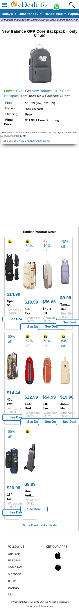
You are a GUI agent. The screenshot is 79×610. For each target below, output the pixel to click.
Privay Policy (32, 606)
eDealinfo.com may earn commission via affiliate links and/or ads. (40, 20)
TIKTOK (12, 581)
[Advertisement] (39, 183)
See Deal (16, 319)
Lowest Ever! (14, 91)
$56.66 (49, 301)
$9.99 (30, 484)
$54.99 (49, 397)
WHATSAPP (14, 554)
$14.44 (13, 392)
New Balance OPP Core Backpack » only (39, 33)
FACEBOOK (14, 574)
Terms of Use (47, 606)
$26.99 (13, 487)
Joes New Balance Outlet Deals (31, 140)
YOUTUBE (13, 588)
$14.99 (13, 294)
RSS (10, 594)
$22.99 (31, 397)
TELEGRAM (14, 560)
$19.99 (31, 302)
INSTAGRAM (15, 567)
